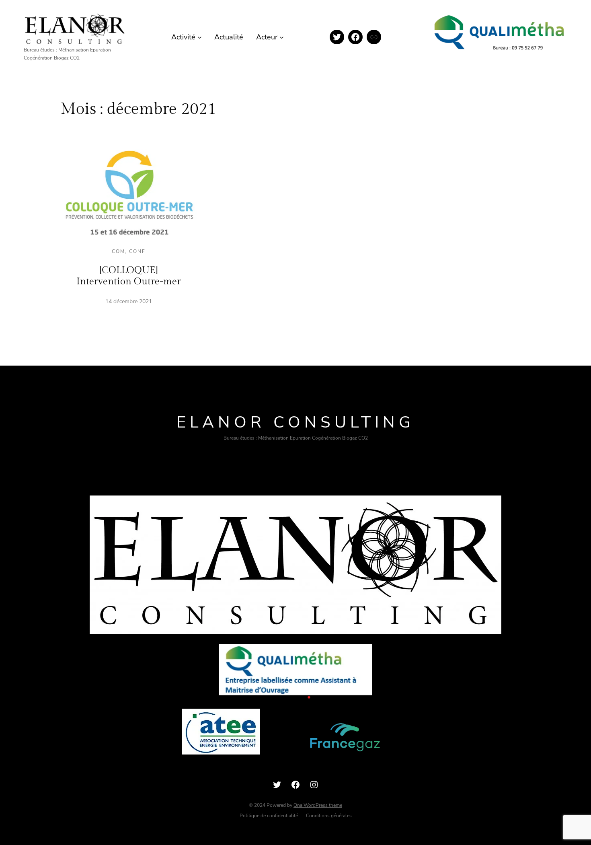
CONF (137, 251)
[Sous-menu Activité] (199, 37)
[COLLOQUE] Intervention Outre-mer (128, 276)
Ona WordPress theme (317, 805)
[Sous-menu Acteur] (281, 37)
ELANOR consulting (295, 422)
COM (118, 251)
